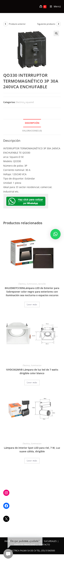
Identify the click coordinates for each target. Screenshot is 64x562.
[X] (6, 519)
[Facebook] (6, 506)
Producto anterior (17, 23)
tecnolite (42, 283)
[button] (56, 33)
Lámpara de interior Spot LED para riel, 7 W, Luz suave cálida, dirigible (32, 449)
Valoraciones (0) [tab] (32, 130)
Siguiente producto (46, 23)
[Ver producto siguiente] (58, 24)
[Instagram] (6, 493)
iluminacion (32, 283)
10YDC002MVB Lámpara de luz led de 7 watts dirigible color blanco (32, 371)
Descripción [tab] (32, 123)
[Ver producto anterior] (5, 24)
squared (29, 102)
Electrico (20, 102)
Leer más (32, 304)
